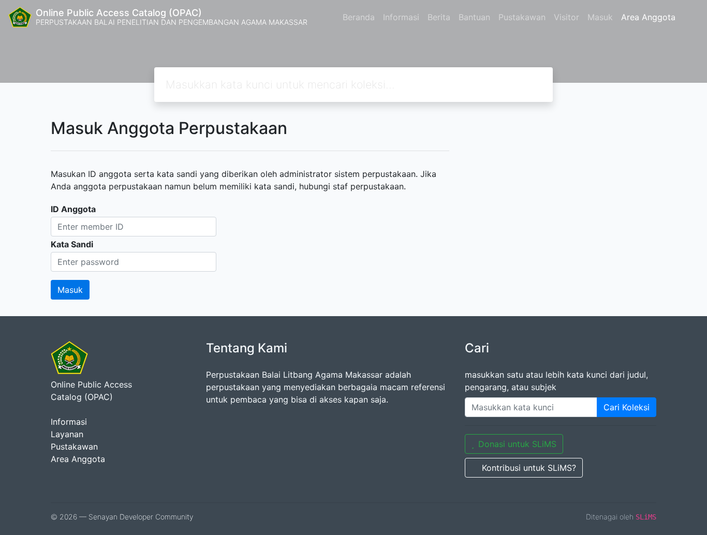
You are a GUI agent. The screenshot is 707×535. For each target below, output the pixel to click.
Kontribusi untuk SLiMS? (529, 468)
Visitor (566, 17)
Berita (439, 17)
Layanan (67, 434)
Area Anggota (648, 17)
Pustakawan (522, 17)
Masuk (600, 17)
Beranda (359, 17)
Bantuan (474, 17)
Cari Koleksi (626, 407)
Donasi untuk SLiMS (517, 444)
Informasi (401, 17)
